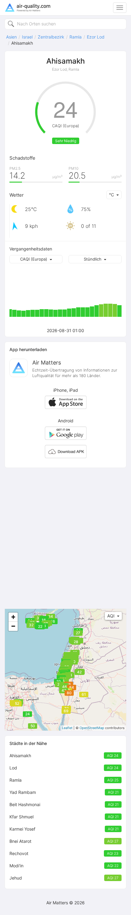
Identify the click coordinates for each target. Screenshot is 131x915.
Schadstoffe (22, 158)
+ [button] (13, 617)
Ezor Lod (95, 36)
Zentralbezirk (51, 36)
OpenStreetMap (92, 728)
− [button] (13, 626)
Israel (27, 36)
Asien (11, 36)
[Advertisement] (65, 538)
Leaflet (67, 728)
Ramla (75, 36)
